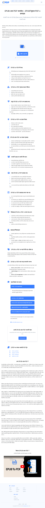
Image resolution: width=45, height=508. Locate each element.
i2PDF (10, 488)
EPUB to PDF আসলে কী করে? (22, 286)
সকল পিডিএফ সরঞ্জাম (16, 499)
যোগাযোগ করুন (16, 498)
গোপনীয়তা (19, 504)
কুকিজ (26, 504)
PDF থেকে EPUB (15, 351)
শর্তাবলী (23, 504)
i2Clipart (24, 489)
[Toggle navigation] (41, 2)
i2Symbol (17, 489)
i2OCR (24, 488)
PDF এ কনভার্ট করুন (15, 354)
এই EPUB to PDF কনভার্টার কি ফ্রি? (22, 298)
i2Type (17, 491)
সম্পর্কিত (15, 496)
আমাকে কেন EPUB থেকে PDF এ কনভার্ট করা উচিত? (22, 307)
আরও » (32, 1)
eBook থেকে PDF (15, 352)
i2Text (10, 489)
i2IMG (17, 488)
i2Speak (10, 491)
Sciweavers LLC (25, 505)
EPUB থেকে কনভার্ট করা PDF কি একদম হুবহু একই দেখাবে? (22, 311)
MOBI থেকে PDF (15, 356)
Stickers (24, 491)
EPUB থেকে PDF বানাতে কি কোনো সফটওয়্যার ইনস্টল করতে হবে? (22, 302)
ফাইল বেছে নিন (23, 54)
